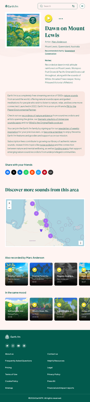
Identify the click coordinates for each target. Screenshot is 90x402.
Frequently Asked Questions (21, 360)
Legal (52, 367)
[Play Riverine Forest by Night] (34, 270)
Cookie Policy (14, 381)
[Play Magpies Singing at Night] (59, 270)
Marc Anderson (59, 41)
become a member (53, 132)
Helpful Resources (58, 360)
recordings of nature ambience (37, 115)
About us (12, 354)
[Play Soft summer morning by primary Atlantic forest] (10, 305)
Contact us (55, 354)
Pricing (11, 367)
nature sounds (71, 95)
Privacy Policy (56, 374)
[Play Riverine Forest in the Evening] (10, 270)
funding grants (62, 148)
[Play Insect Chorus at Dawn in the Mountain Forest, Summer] (59, 305)
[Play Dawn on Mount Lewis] (48, 18)
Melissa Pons (13, 314)
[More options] (61, 18)
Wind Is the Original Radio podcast (46, 122)
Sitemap (11, 388)
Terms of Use (13, 374)
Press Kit (53, 381)
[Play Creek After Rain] (84, 305)
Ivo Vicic (35, 314)
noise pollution (47, 144)
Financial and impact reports (63, 388)
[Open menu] (82, 6)
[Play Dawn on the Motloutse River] (84, 270)
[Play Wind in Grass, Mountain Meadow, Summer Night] (34, 305)
